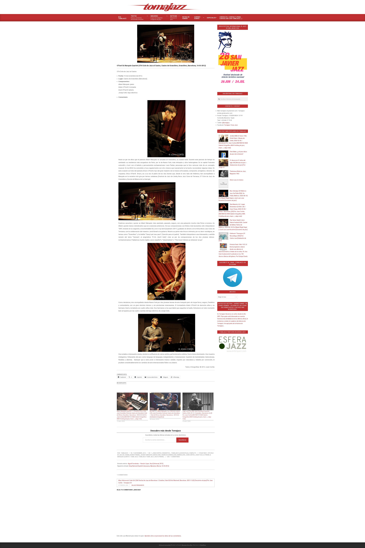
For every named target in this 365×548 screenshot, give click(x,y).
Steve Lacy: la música (236, 180)
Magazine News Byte (187, 545)
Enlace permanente (138, 485)
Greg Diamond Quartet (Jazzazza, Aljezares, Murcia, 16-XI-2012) (149, 466)
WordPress (203, 545)
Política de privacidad (165, 545)
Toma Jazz (134, 457)
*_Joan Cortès (156, 453)
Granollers (181, 455)
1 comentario (175, 457)
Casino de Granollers (168, 455)
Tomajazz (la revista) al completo (183, 453)
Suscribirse (182, 440)
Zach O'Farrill (159, 457)
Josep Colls (199, 455)
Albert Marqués (146, 455)
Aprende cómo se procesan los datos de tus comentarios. (163, 536)
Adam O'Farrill (135, 455)
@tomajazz (226, 123)
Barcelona (157, 455)
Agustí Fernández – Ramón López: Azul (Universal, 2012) (145, 463)
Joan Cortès (190, 455)
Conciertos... (166, 453)
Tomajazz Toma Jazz (146, 457)
